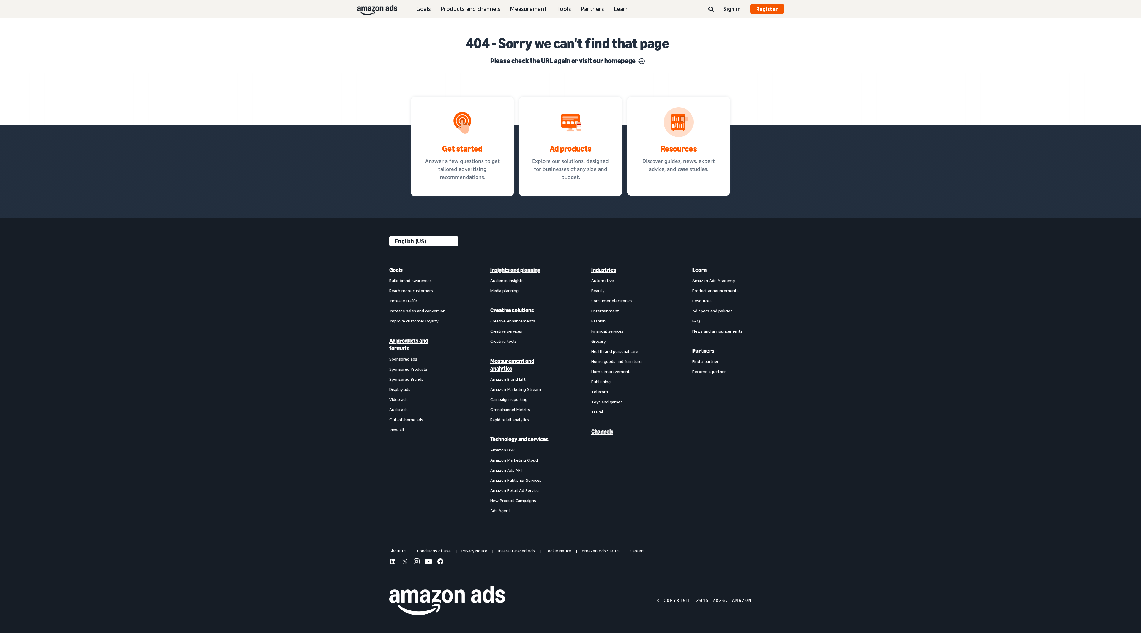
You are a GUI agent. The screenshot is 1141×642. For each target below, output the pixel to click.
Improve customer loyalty (413, 320)
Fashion (598, 320)
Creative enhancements (512, 320)
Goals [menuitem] (396, 269)
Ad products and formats (408, 344)
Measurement (528, 8)
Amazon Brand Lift (508, 379)
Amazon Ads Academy (713, 280)
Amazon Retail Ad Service (514, 490)
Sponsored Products (408, 369)
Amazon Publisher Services (515, 480)
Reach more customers (411, 290)
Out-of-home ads (406, 419)
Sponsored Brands (406, 379)
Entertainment (605, 310)
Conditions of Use (434, 550)
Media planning (504, 290)
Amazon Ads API (506, 470)
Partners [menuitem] (703, 350)
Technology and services (519, 439)
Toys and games (606, 401)
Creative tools (503, 341)
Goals (423, 8)
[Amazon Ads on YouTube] (428, 562)
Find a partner (705, 361)
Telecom (599, 391)
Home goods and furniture (616, 361)
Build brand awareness (410, 280)
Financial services (607, 330)
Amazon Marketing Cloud (514, 459)
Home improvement (610, 371)
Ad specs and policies (712, 310)
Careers (637, 550)
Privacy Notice (474, 550)
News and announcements (717, 330)
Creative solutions (512, 310)
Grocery (598, 341)
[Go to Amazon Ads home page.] (447, 600)
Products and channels (470, 8)
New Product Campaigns (513, 500)
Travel (597, 411)
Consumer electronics (611, 300)
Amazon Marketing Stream (515, 389)
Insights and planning (515, 269)
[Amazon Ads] (372, 9)
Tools (563, 8)
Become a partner (709, 371)
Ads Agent (500, 510)
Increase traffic (403, 300)
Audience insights (507, 280)
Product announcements (715, 290)
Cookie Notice (558, 550)
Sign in (732, 8)
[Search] (711, 9)
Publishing (601, 381)
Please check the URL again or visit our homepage (563, 60)
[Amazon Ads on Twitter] (404, 562)
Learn (621, 8)
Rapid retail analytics (509, 419)
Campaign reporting (508, 399)
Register (767, 9)
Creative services (506, 330)
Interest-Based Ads (516, 550)
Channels (602, 431)
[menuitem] (419, 390)
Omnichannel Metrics (510, 409)
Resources (702, 300)
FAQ (696, 320)
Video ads (398, 399)
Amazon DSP (502, 449)
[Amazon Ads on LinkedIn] (392, 562)
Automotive (602, 280)
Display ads (399, 389)
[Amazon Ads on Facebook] (440, 562)
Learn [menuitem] (699, 269)
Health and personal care (614, 351)
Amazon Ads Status (601, 550)
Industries (603, 269)
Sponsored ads (403, 358)
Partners (592, 8)
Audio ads (398, 409)
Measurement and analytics (512, 364)
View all (396, 429)
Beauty (597, 290)
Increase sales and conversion (417, 310)
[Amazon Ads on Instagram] (416, 562)
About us (397, 550)
